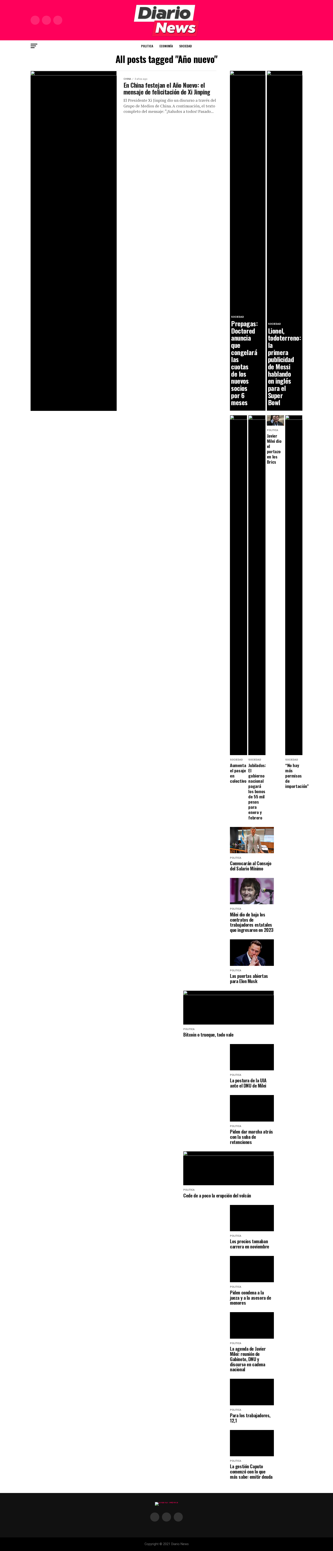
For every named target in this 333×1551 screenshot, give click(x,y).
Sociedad (185, 46)
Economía (166, 46)
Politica (147, 46)
